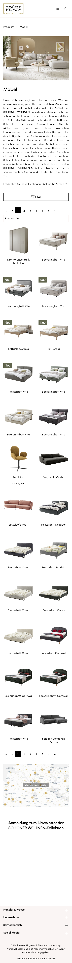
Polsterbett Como (18, 567)
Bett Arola (54, 349)
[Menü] (58, 8)
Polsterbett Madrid (53, 567)
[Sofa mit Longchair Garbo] (53, 719)
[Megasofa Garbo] (53, 458)
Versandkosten (15, 949)
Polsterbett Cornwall (53, 653)
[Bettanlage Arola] (18, 330)
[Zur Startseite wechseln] (13, 8)
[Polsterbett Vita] (18, 372)
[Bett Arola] (53, 330)
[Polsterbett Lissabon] (53, 505)
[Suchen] (65, 8)
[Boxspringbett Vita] (53, 240)
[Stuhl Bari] (18, 458)
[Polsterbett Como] (18, 548)
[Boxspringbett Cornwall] (18, 677)
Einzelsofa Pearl (18, 525)
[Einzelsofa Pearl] (18, 505)
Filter (37, 197)
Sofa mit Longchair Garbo (53, 740)
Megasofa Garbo (53, 477)
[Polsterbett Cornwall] (53, 634)
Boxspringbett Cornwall (18, 696)
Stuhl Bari (18, 477)
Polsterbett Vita (18, 392)
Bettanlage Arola (18, 349)
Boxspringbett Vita (53, 260)
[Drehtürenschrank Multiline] (18, 240)
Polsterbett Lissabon (53, 525)
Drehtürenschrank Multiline (18, 261)
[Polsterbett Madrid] (53, 548)
